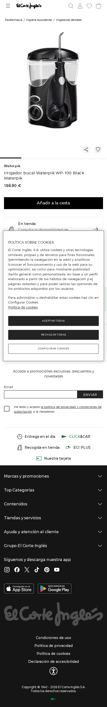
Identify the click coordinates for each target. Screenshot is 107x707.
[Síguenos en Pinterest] (47, 570)
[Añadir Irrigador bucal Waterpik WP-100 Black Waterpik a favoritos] (98, 149)
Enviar (90, 394)
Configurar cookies (53, 348)
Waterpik (12, 166)
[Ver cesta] (98, 5)
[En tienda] (96, 229)
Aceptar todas (53, 320)
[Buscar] (70, 5)
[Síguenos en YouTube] (57, 570)
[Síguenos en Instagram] (7, 570)
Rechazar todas (53, 334)
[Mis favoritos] (89, 5)
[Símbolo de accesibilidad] (53, 671)
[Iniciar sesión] (80, 5)
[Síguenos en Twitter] (27, 570)
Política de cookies (23, 307)
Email (8, 386)
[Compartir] (86, 149)
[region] (54, 296)
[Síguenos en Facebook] (17, 570)
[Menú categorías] (8, 5)
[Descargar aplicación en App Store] (19, 589)
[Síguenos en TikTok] (37, 570)
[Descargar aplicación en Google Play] (54, 589)
